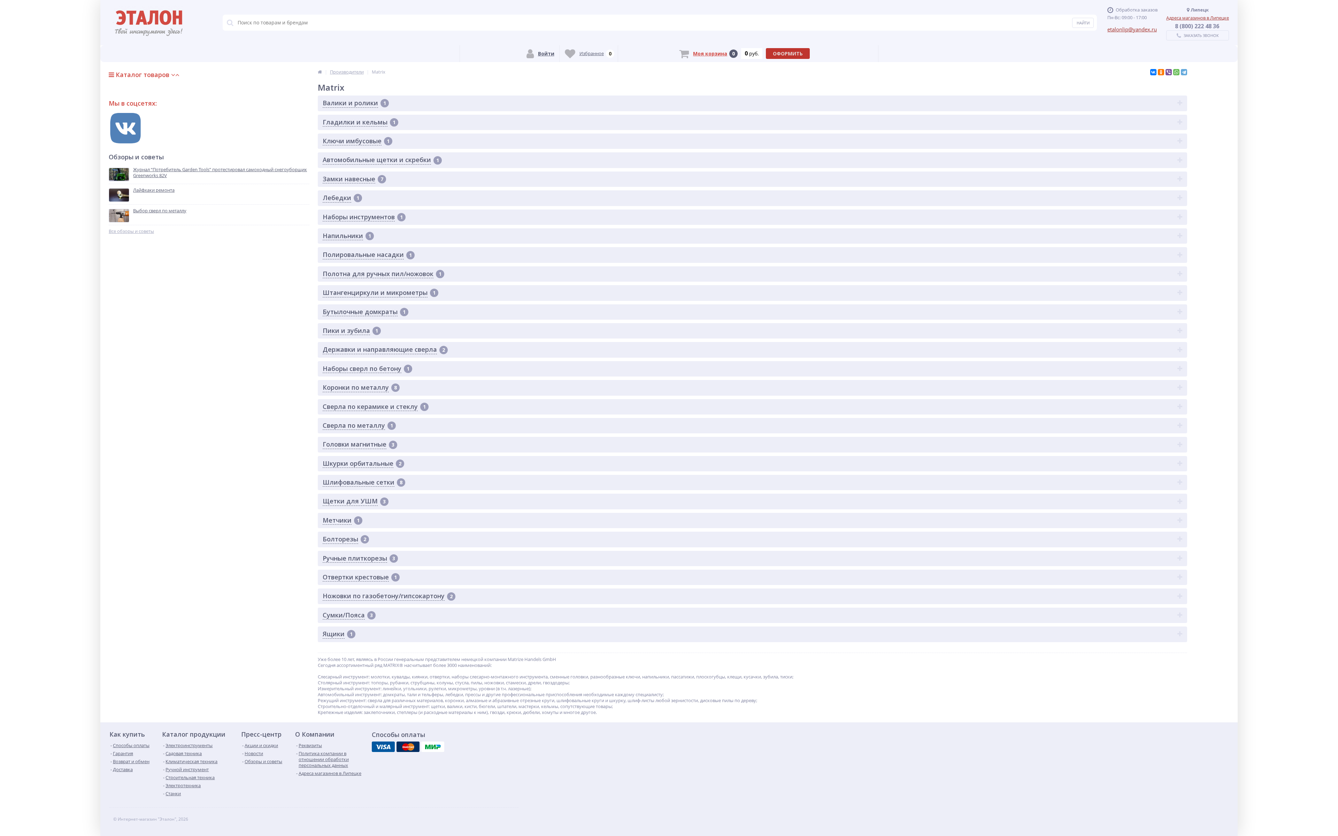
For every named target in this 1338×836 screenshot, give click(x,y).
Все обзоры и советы (131, 231)
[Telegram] (1184, 72)
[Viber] (1169, 72)
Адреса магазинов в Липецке (1197, 18)
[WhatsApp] (1176, 72)
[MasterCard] (408, 747)
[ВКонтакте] (1153, 72)
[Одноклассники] (1161, 72)
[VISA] (383, 747)
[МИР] (432, 747)
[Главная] (320, 72)
